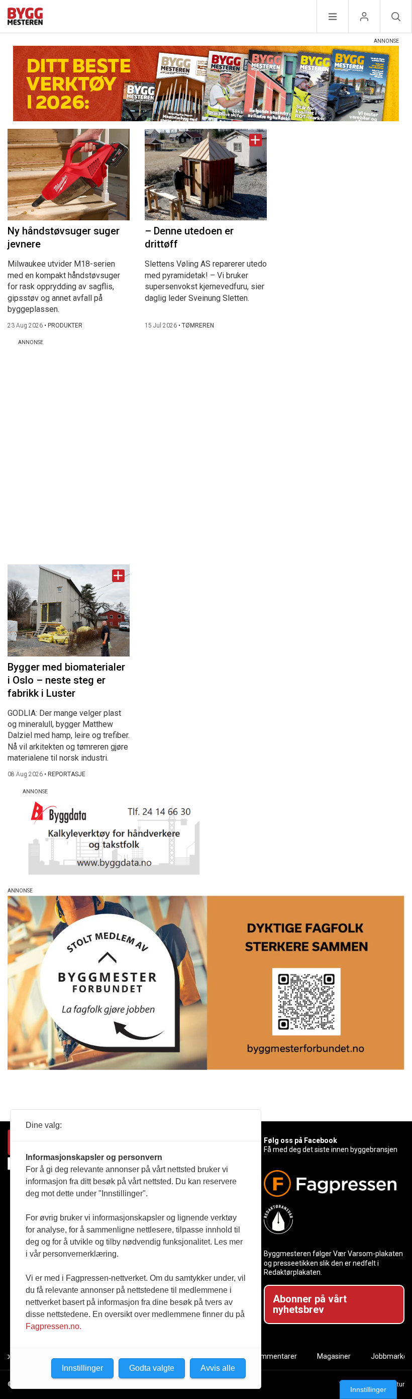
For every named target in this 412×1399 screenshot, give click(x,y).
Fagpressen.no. (53, 1326)
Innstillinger (368, 1389)
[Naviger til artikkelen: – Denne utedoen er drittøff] (206, 174)
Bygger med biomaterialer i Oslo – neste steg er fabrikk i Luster (66, 680)
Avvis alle (217, 1368)
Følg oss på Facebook (300, 1140)
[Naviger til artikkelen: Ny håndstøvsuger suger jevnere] (69, 174)
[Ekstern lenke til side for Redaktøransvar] (330, 1219)
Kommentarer (274, 1356)
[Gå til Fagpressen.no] (330, 1183)
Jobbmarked (391, 1356)
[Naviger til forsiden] (25, 18)
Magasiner (334, 1356)
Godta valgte (151, 1368)
